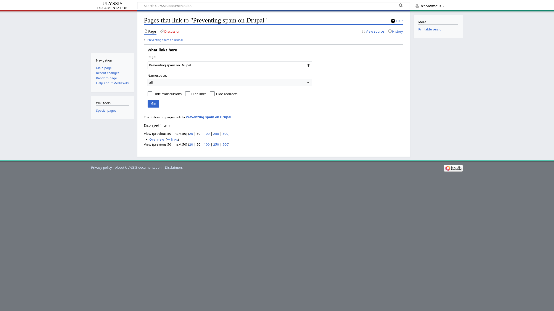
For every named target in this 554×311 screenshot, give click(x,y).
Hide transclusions (168, 94)
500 (225, 133)
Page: (152, 56)
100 (207, 133)
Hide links (198, 94)
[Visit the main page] (112, 32)
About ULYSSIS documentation (138, 167)
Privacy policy (101, 167)
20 (191, 133)
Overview (156, 139)
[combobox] (230, 65)
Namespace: (157, 75)
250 (216, 133)
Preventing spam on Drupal (165, 40)
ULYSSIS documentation (112, 6)
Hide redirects (226, 94)
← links (172, 139)
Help (399, 21)
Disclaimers (174, 167)
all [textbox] (151, 82)
